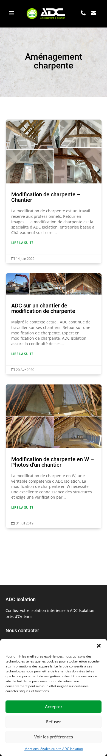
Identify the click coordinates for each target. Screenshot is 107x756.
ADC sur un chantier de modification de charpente (54, 323)
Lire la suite (22, 242)
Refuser (53, 721)
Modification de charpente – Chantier (54, 191)
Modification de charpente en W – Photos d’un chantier (54, 456)
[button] (99, 645)
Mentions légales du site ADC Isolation (53, 748)
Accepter (53, 706)
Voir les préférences (53, 736)
